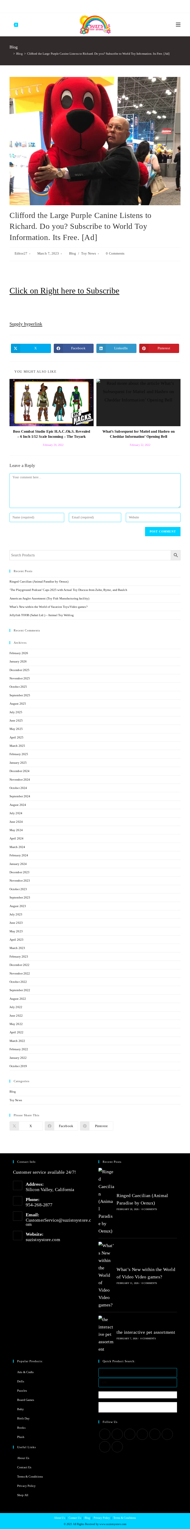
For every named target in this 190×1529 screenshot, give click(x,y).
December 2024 (19, 771)
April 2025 (16, 737)
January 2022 (18, 1057)
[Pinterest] (86, 6)
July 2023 (16, 914)
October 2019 (18, 1066)
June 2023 (16, 922)
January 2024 (18, 864)
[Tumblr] (97, 6)
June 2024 (16, 821)
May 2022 (16, 1024)
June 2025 (16, 720)
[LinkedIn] (142, 1434)
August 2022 (18, 998)
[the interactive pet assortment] (106, 1334)
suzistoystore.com (43, 1239)
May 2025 (16, 729)
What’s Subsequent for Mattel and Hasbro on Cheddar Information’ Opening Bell (138, 433)
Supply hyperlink (26, 323)
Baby (20, 1409)
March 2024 (17, 847)
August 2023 (18, 906)
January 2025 (18, 762)
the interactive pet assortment (146, 1332)
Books (21, 1427)
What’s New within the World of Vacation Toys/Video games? (49, 606)
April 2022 (16, 1032)
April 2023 (16, 939)
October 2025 (18, 686)
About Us (23, 1458)
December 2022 (19, 965)
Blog (72, 253)
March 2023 (17, 948)
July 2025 (16, 712)
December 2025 (19, 670)
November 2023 (20, 880)
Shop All (22, 1495)
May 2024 (16, 830)
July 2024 (16, 813)
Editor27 (21, 253)
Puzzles (22, 1390)
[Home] (11, 53)
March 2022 (17, 1041)
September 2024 (20, 796)
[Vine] (108, 6)
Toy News (88, 253)
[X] (75, 6)
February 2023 (19, 956)
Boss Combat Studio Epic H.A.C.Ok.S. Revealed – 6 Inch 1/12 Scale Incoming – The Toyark (51, 433)
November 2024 (20, 779)
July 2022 (16, 1007)
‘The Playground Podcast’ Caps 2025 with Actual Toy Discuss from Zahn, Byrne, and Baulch (68, 590)
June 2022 (16, 1015)
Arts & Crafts (25, 1372)
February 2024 (19, 855)
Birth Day (23, 1418)
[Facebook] (80, 6)
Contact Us (24, 1467)
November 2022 (20, 973)
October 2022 (18, 982)
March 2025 (17, 745)
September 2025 (20, 695)
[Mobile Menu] (178, 24)
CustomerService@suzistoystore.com (58, 1222)
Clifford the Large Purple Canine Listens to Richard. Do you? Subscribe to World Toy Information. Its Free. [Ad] (98, 53)
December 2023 (19, 872)
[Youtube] (102, 6)
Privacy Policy (26, 1486)
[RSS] (114, 6)
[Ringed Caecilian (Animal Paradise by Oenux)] (106, 1201)
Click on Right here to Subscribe (64, 290)
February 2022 (19, 1049)
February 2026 (19, 653)
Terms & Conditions (30, 1476)
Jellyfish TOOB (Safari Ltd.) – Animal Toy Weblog (42, 615)
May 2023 (16, 931)
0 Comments (115, 253)
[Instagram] (91, 6)
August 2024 (18, 805)
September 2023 (20, 897)
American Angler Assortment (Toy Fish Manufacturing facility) (49, 598)
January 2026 (18, 661)
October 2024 (18, 788)
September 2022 (20, 990)
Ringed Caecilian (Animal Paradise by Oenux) (39, 581)
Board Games (25, 1400)
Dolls (20, 1381)
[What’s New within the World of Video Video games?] (106, 1275)
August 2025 (18, 703)
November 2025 (20, 678)
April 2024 (16, 838)
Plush (20, 1437)
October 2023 (18, 889)
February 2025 (19, 754)
